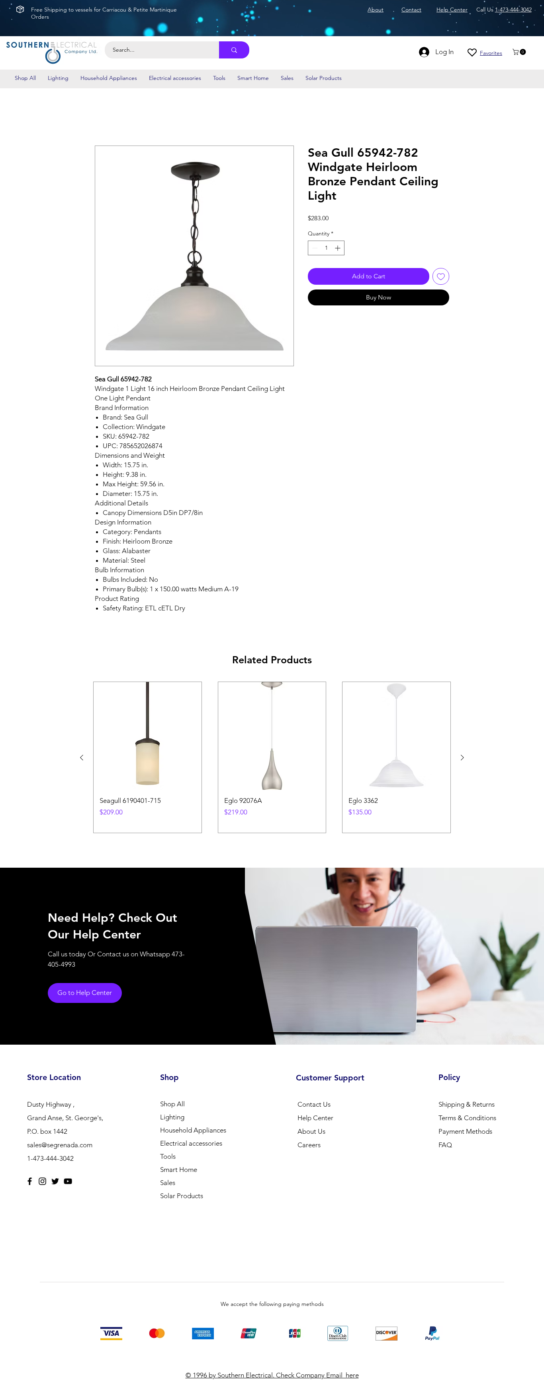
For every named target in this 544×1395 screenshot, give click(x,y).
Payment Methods (466, 1131)
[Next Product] (462, 757)
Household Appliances (193, 1130)
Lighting (172, 1117)
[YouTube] (68, 1181)
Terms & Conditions (467, 1118)
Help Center (315, 1118)
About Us (311, 1131)
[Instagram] (42, 1181)
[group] (272, 758)
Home (104, 116)
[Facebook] (30, 1181)
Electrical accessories (191, 1143)
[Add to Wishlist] (440, 276)
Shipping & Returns (466, 1104)
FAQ (445, 1145)
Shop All (172, 1104)
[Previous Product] (81, 757)
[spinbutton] (326, 248)
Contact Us (314, 1104)
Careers (309, 1145)
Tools (168, 1156)
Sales (167, 1183)
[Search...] (234, 49)
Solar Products (181, 1196)
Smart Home (178, 1170)
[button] (520, 52)
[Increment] (338, 248)
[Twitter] (55, 1181)
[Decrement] (314, 248)
